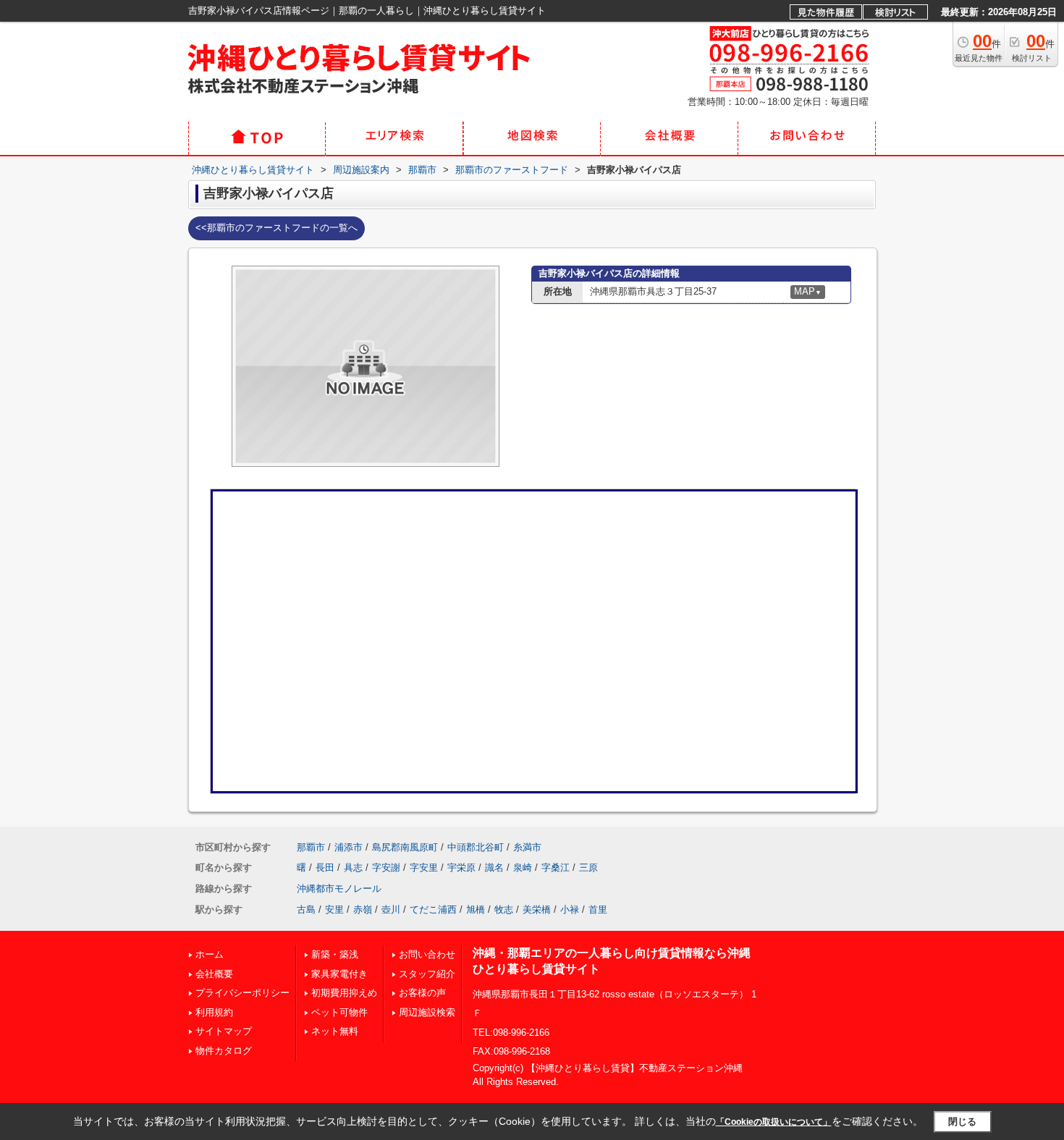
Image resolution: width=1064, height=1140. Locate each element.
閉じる (962, 1121)
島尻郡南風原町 (405, 847)
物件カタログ (223, 1050)
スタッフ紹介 (427, 973)
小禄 (569, 909)
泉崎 (522, 867)
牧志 (503, 909)
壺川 (390, 909)
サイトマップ (223, 1031)
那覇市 (311, 847)
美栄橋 (537, 909)
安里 (334, 909)
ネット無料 (334, 1031)
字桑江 (555, 867)
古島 (306, 909)
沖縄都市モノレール (339, 888)
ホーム (209, 954)
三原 (588, 867)
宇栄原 (461, 867)
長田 (325, 867)
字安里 (424, 867)
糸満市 (527, 847)
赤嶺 (362, 909)
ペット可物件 (339, 1012)
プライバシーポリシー (242, 992)
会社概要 (214, 973)
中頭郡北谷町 (475, 847)
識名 (494, 867)
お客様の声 (422, 992)
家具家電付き (339, 973)
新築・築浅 (334, 954)
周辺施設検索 (427, 1012)
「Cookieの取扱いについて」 (774, 1122)
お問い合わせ (427, 954)
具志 (353, 867)
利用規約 (214, 1012)
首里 (597, 909)
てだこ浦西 (433, 909)
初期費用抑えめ (344, 992)
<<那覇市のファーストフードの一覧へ (276, 227)
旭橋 (475, 909)
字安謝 (386, 867)
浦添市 (348, 847)
